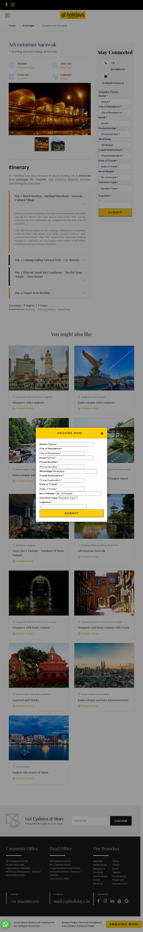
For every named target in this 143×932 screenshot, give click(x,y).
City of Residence (50, 448)
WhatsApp (45, 471)
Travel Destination (51, 475)
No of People (47, 493)
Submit (71, 513)
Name (43, 444)
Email (43, 457)
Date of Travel (49, 484)
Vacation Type (49, 498)
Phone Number (49, 462)
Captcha (45, 502)
